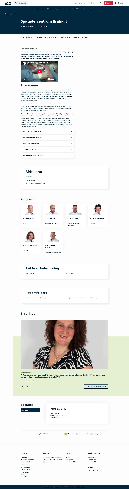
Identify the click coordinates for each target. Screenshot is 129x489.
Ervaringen (76, 37)
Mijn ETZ (120, 3)
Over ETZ (75, 9)
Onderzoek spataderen (30, 143)
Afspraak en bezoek (53, 9)
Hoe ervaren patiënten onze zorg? (52, 457)
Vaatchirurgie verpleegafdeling (36, 183)
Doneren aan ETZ (70, 462)
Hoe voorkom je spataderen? (33, 155)
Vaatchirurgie (31, 180)
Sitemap (62, 487)
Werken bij (91, 9)
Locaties (85, 37)
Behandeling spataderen (31, 149)
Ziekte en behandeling (51, 37)
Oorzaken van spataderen (31, 131)
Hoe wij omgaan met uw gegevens (52, 460)
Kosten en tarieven (48, 462)
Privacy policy (55, 487)
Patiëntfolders (66, 37)
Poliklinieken (69, 460)
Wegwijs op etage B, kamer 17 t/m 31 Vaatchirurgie (81, 298)
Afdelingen (29, 37)
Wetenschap (66, 9)
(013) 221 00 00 (22, 3)
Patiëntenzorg (39, 9)
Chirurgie (29, 176)
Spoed (109, 3)
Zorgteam (39, 37)
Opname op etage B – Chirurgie (36, 298)
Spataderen (30, 273)
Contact (83, 9)
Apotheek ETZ (92, 462)
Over (22, 37)
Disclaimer (48, 487)
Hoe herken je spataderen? (32, 137)
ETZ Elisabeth (26, 410)
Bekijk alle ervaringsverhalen (96, 386)
